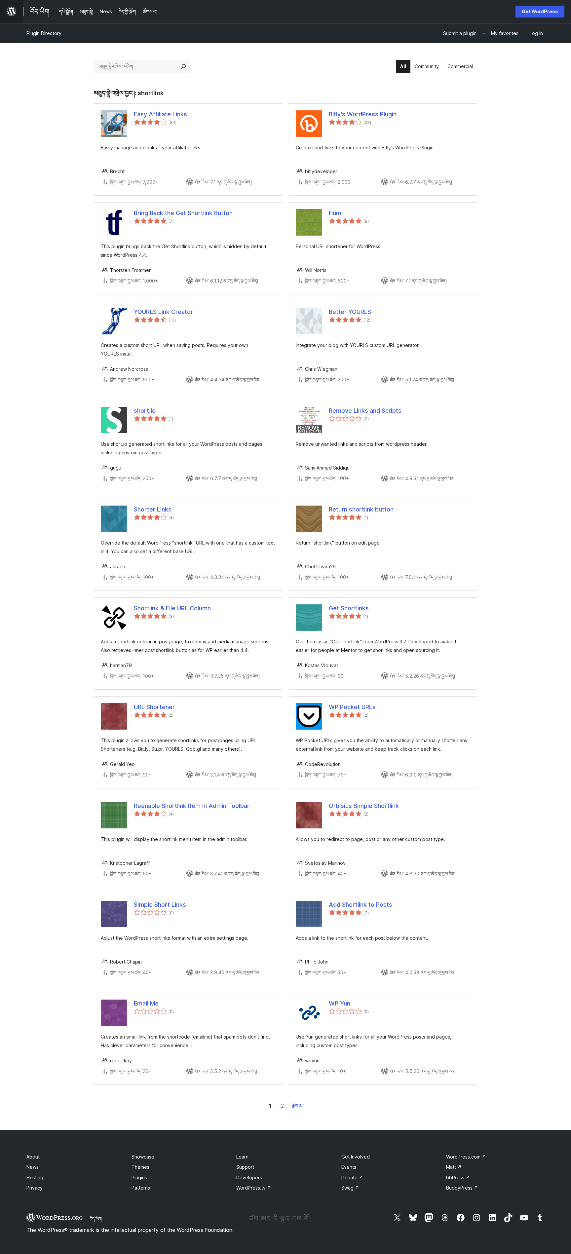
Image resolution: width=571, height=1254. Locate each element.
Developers (249, 1177)
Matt (454, 1167)
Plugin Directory (43, 33)
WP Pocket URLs (352, 706)
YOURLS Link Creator (163, 311)
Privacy (34, 1188)
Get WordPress (540, 11)
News (32, 1167)
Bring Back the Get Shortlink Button (183, 212)
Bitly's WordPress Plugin (363, 114)
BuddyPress (462, 1188)
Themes (140, 1167)
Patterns (141, 1188)
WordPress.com (466, 1156)
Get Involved (355, 1156)
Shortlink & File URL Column (172, 608)
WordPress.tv (253, 1188)
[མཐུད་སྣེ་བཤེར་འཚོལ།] (183, 66)
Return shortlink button (361, 509)
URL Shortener (154, 706)
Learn (242, 1156)
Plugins (139, 1177)
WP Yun (339, 1003)
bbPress (458, 1177)
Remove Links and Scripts (365, 410)
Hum (335, 212)
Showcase (143, 1156)
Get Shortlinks (349, 608)
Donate (352, 1177)
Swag (350, 1188)
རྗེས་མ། (298, 1106)
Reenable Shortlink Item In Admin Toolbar (191, 805)
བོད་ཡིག (96, 1218)
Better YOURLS (350, 311)
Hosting (34, 1177)
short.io (145, 410)
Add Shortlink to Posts (360, 904)
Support (245, 1167)
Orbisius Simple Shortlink (364, 805)
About (33, 1156)
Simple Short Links (160, 904)
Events (348, 1167)
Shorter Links (152, 509)
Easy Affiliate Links (160, 114)
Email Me (146, 1003)
